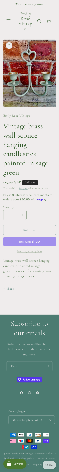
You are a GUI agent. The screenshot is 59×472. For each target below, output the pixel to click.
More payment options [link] (29, 251)
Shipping (23, 188)
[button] (8, 21)
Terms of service (46, 458)
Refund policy (26, 458)
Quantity (8, 207)
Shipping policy (41, 464)
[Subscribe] (47, 366)
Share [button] (10, 288)
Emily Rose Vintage (22, 453)
